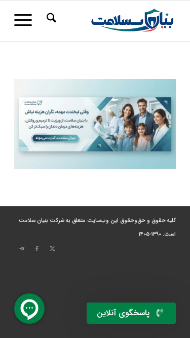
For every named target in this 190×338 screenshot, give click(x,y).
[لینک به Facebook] (37, 248)
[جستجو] (50, 21)
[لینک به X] (52, 248)
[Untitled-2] (111, 21)
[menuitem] (50, 21)
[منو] (26, 21)
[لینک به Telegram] (21, 248)
